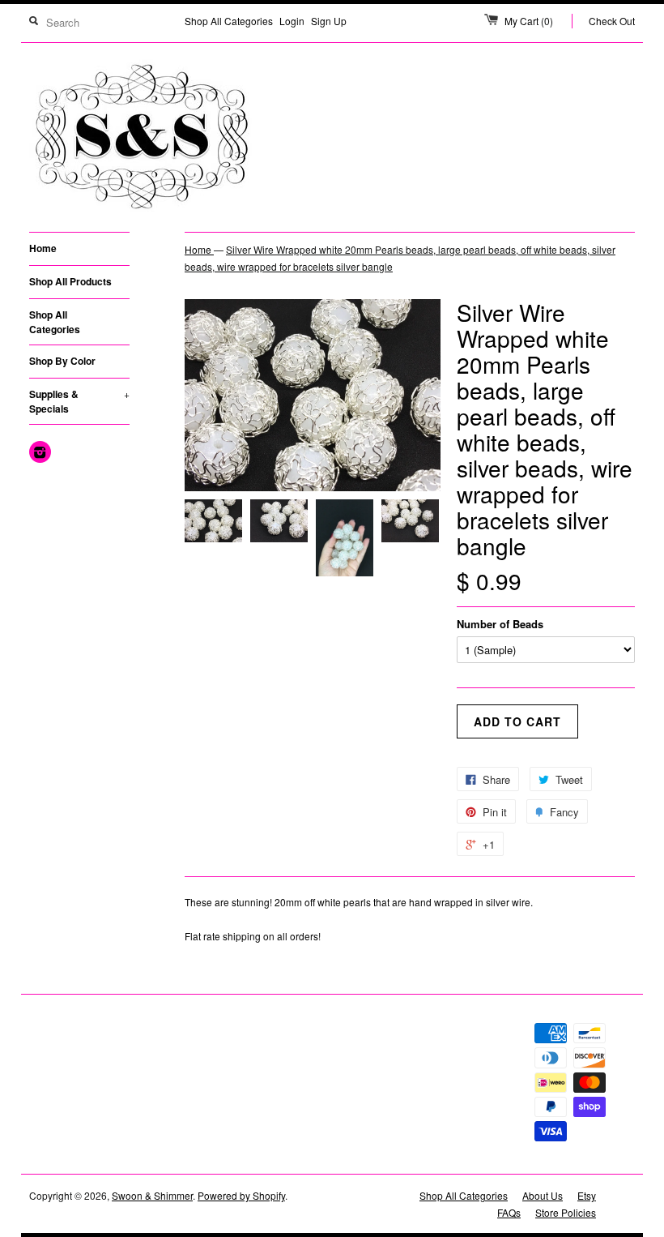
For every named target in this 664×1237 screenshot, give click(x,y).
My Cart (528, 21)
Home (43, 248)
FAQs (509, 1212)
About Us (542, 1195)
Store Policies (565, 1212)
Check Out (612, 21)
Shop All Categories (229, 21)
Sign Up (329, 21)
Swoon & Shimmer (152, 1195)
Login (291, 21)
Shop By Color (62, 360)
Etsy (586, 1195)
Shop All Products (70, 281)
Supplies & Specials (79, 401)
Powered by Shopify (241, 1195)
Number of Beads (500, 623)
